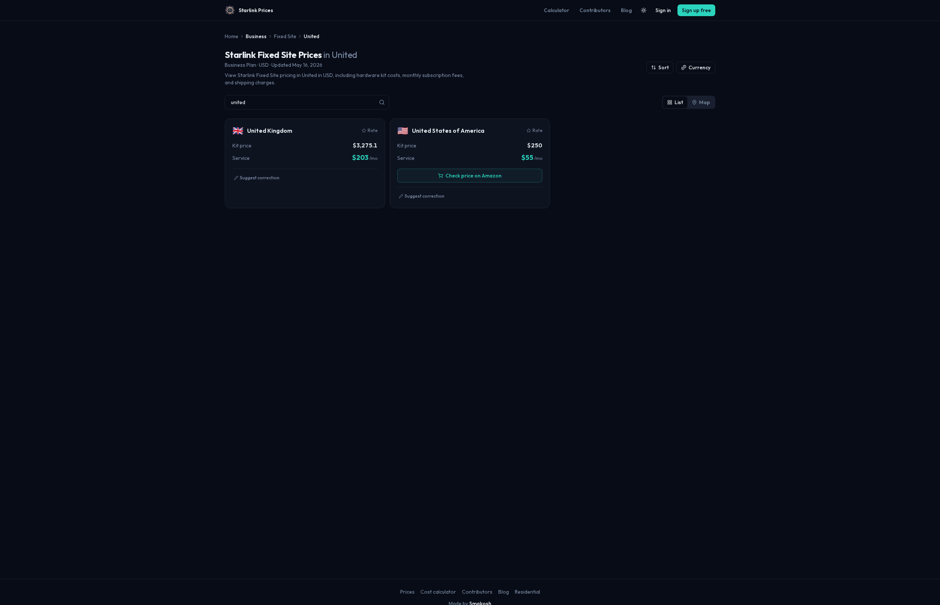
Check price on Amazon (473, 175)
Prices (407, 591)
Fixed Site (285, 36)
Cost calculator (438, 591)
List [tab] (679, 102)
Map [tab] (704, 102)
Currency (699, 67)
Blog (626, 10)
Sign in (663, 10)
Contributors (595, 10)
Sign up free (696, 10)
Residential (527, 591)
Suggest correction (259, 177)
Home (231, 36)
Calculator (556, 10)
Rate (372, 130)
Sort (663, 67)
